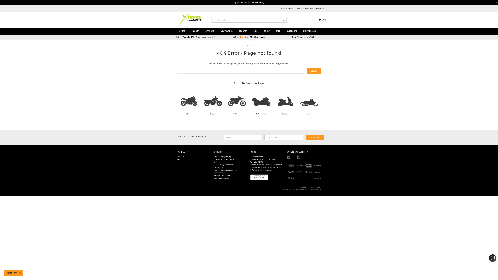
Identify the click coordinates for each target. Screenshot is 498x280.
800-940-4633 (287, 8)
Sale (278, 31)
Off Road (210, 31)
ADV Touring (227, 31)
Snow (267, 31)
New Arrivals (310, 31)
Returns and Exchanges (311, 189)
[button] (492, 258)
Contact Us (320, 8)
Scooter (243, 31)
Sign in (299, 8)
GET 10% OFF (11, 273)
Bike (255, 31)
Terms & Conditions (291, 189)
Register (309, 8)
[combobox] (249, 20)
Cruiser (195, 31)
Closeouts (292, 31)
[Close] (20, 273)
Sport (182, 31)
